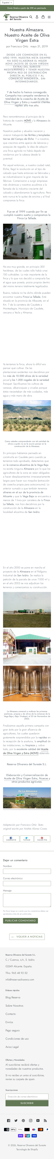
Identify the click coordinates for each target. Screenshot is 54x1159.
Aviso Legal (12, 1047)
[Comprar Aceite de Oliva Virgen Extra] (27, 808)
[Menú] (49, 16)
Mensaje (7, 890)
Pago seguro (13, 1030)
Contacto (11, 1014)
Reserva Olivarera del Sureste (31, 1145)
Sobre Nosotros (14, 1006)
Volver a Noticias (29, 936)
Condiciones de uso (17, 1039)
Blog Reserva (13, 997)
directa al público (23, 75)
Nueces (44, 778)
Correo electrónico (13, 878)
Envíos (9, 1022)
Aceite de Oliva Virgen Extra (20, 778)
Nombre (7, 866)
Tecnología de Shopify (27, 1149)
